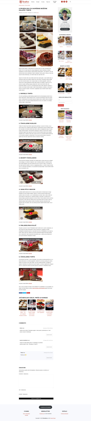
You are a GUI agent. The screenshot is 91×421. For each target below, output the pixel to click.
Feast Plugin (53, 418)
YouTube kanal (54, 2)
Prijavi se (48, 1)
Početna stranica (21, 5)
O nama (42, 1)
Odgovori (49, 334)
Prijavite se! (41, 413)
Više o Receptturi (64, 29)
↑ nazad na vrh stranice (45, 407)
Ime (22, 389)
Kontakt (26, 415)
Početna (32, 1)
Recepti (37, 1)
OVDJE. (30, 222)
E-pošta (23, 394)
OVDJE (30, 154)
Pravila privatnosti (64, 413)
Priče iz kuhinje (27, 5)
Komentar (23, 373)
